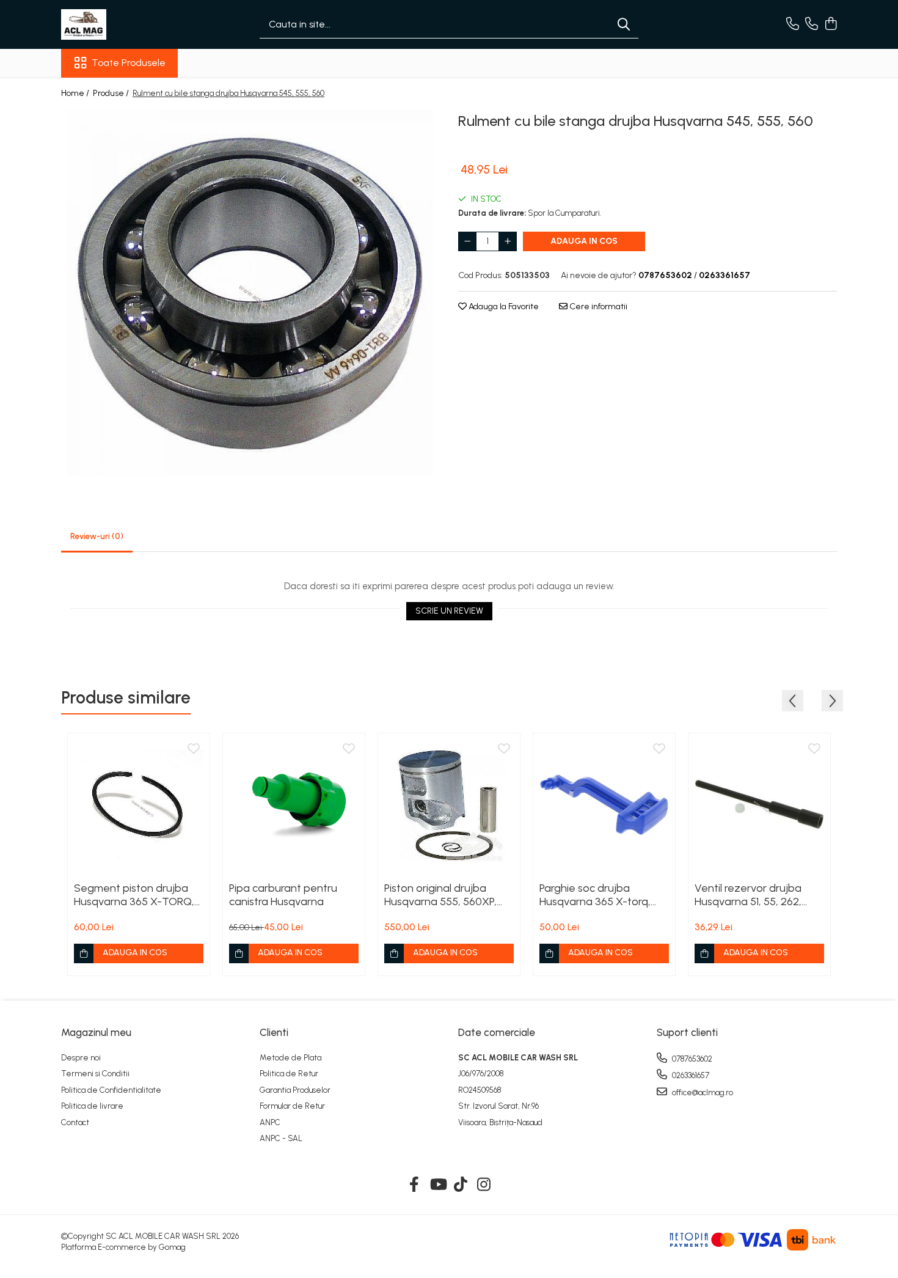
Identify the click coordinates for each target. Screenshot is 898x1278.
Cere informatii (597, 306)
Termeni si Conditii (95, 1073)
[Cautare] (623, 25)
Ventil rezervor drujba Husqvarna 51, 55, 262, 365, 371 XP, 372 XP (748, 894)
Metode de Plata (290, 1057)
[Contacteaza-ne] (792, 24)
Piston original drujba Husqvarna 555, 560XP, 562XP (440, 894)
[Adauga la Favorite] (193, 749)
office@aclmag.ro (701, 1092)
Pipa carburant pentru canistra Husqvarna (283, 894)
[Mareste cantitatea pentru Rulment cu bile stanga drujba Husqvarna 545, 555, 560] (507, 241)
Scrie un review (449, 611)
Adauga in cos (584, 241)
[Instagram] (484, 1185)
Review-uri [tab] (96, 536)
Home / (76, 93)
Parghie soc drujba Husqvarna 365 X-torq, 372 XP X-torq (595, 894)
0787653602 (691, 1058)
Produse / (112, 93)
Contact (75, 1122)
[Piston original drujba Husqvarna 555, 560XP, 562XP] (449, 804)
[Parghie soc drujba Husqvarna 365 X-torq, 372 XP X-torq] (604, 804)
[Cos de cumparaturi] (830, 24)
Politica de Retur (289, 1073)
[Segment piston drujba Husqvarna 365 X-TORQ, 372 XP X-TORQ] (138, 804)
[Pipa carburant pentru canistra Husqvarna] (294, 804)
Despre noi (81, 1057)
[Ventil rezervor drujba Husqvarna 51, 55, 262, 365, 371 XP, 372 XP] (759, 804)
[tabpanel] (250, 292)
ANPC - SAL (281, 1138)
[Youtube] (437, 1185)
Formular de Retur (292, 1106)
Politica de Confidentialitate (111, 1090)
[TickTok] (461, 1185)
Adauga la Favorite (503, 306)
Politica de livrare (92, 1106)
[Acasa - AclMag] (122, 24)
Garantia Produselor (295, 1090)
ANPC (270, 1122)
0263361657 (689, 1075)
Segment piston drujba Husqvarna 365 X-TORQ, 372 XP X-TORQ (134, 894)
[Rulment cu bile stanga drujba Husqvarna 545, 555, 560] (250, 292)
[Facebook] (414, 1185)
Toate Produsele (129, 62)
